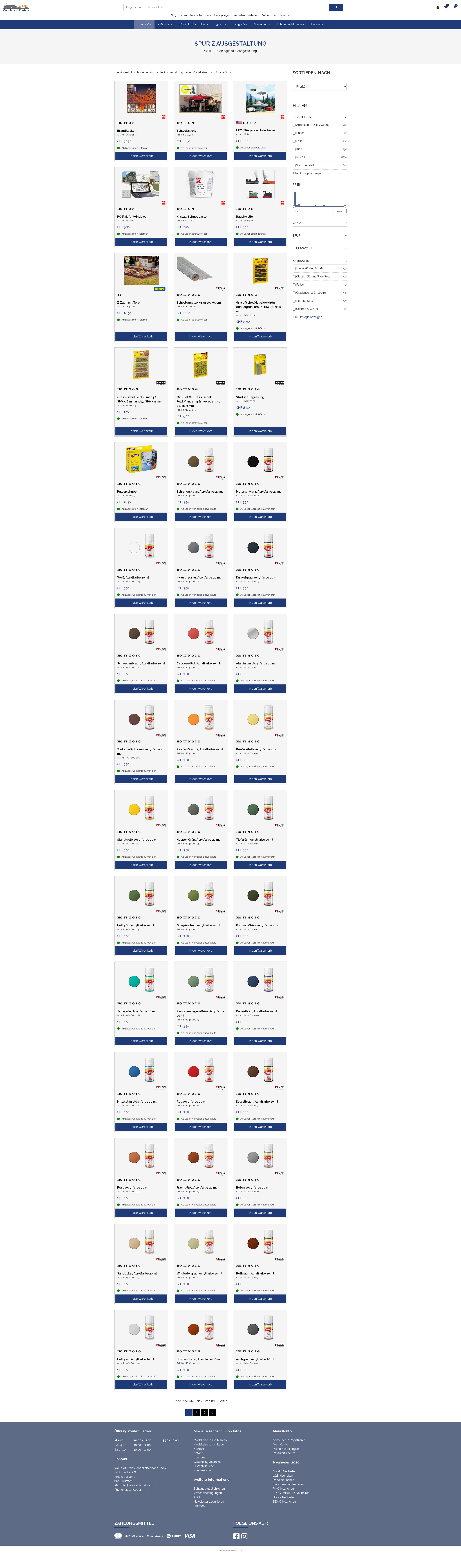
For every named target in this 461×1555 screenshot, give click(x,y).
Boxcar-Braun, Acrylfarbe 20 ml (199, 1359)
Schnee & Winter (307, 309)
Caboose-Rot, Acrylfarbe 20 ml (198, 663)
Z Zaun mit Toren (129, 302)
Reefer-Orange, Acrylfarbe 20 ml (200, 749)
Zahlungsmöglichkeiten (209, 1488)
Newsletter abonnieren (209, 1501)
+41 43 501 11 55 (134, 1489)
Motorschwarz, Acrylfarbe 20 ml (258, 491)
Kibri (299, 149)
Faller (299, 141)
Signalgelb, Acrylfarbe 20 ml (137, 839)
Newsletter (196, 15)
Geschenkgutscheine (207, 1461)
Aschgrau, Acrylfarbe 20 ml (255, 1359)
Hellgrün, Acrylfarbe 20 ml (135, 925)
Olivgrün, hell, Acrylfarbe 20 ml (198, 925)
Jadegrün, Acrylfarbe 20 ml (136, 1011)
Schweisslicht (186, 130)
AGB (197, 1497)
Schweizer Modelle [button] (289, 24)
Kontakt (199, 1449)
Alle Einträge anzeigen (307, 173)
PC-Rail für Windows (131, 216)
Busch (300, 133)
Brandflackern (127, 130)
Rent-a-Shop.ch (235, 1550)
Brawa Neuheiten (284, 1497)
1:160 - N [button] (163, 24)
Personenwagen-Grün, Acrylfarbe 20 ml (200, 1013)
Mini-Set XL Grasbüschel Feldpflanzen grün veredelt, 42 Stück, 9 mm (198, 401)
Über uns (199, 1457)
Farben (300, 284)
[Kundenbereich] (439, 7)
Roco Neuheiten (283, 1480)
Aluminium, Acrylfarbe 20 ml (256, 663)
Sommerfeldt (305, 165)
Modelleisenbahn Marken (210, 1440)
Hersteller (317, 24)
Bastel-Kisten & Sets (310, 268)
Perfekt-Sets (304, 300)
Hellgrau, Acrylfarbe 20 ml (135, 1359)
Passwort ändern (284, 1453)
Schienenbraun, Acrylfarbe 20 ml (200, 491)
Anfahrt (198, 1453)
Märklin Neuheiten (284, 1471)
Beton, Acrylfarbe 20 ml (252, 1187)
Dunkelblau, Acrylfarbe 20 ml (256, 1011)
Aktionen (253, 15)
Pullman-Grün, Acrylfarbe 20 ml (258, 925)
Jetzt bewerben (281, 15)
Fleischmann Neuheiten (288, 1484)
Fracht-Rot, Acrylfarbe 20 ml (197, 1187)
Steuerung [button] (261, 24)
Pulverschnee (126, 491)
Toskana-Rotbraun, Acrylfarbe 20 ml (140, 751)
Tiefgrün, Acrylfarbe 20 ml (254, 839)
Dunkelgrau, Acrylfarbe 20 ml (256, 577)
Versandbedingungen (218, 15)
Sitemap (199, 1506)
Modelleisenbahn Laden (209, 1444)
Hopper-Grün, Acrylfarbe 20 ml (198, 839)
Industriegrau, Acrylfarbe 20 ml (199, 577)
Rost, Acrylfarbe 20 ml (132, 1187)
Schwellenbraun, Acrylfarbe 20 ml (141, 663)
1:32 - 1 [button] (218, 24)
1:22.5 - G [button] (239, 24)
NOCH (300, 157)
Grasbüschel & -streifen (311, 292)
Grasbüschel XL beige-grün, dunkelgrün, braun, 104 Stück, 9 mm (258, 307)
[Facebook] (236, 1536)
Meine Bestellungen (286, 1449)
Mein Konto (280, 1444)
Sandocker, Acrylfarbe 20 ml (137, 1273)
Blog (173, 15)
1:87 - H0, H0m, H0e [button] (192, 24)
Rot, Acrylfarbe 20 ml (191, 1101)
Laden (183, 15)
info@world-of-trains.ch (137, 1485)
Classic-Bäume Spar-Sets (313, 276)
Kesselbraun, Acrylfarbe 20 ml (257, 1101)
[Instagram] (244, 1536)
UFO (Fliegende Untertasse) (255, 130)
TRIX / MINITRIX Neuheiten (291, 1493)
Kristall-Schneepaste (192, 216)
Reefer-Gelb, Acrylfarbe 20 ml (257, 749)
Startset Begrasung (250, 397)
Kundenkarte (202, 1470)
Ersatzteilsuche (204, 1466)
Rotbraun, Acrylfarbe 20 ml (255, 1273)
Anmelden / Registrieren (289, 1440)
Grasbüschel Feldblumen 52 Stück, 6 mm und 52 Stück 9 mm (139, 399)
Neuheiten (239, 15)
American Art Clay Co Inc (312, 124)
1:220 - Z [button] (143, 24)
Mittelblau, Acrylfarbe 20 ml (136, 1101)
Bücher (266, 15)
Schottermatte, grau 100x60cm (199, 302)
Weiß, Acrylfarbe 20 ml (133, 577)
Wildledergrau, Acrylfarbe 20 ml (199, 1273)
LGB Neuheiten (283, 1475)
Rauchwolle (244, 216)
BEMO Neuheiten (284, 1501)
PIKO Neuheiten (283, 1488)
